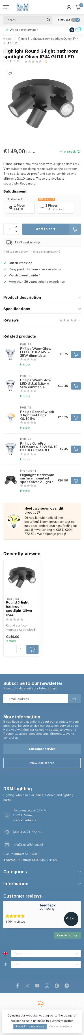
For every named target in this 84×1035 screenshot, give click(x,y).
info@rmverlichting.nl (28, 844)
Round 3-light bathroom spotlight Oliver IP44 (19, 608)
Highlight (11, 61)
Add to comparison (15, 251)
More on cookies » (60, 1026)
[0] (78, 7)
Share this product (45, 251)
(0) (45, 61)
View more (63, 935)
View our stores (42, 763)
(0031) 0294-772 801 (28, 832)
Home (7, 39)
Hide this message (30, 1026)
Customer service (42, 749)
